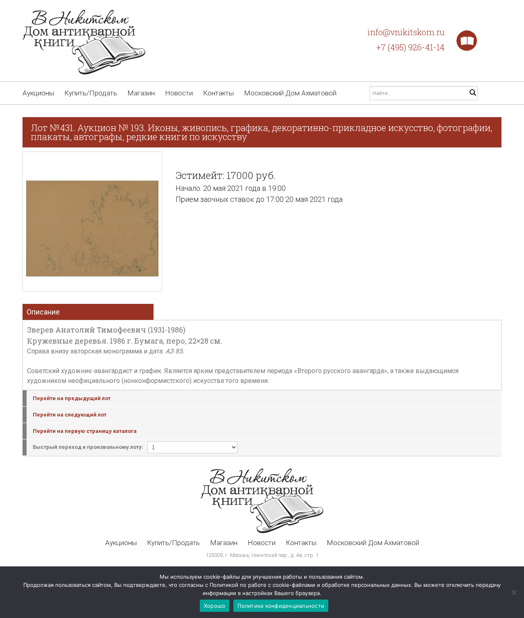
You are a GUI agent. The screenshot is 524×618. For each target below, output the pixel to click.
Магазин (141, 93)
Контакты (218, 93)
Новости (179, 93)
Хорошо (215, 605)
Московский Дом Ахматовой (290, 93)
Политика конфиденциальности (280, 605)
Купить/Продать (90, 93)
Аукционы (38, 93)
